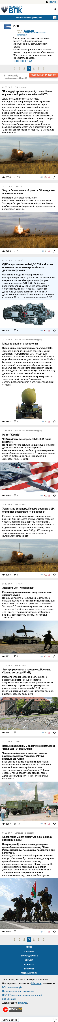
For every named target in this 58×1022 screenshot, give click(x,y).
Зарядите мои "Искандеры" (18, 587)
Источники (29, 951)
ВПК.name (36, 983)
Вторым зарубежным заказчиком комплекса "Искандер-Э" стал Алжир (28, 747)
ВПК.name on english (12, 987)
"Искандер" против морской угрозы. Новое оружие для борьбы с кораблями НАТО (27, 93)
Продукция (29, 30)
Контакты (29, 969)
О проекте (29, 964)
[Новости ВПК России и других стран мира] (11, 12)
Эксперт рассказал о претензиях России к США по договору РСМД (26, 671)
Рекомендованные (29, 956)
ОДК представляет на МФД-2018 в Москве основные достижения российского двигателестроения (27, 267)
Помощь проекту (29, 973)
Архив (29, 947)
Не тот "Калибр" (11, 434)
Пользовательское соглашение (18, 991)
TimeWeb (22, 1003)
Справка (29, 960)
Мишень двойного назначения (20, 343)
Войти (52, 2)
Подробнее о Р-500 (22, 61)
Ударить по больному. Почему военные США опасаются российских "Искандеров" (28, 510)
